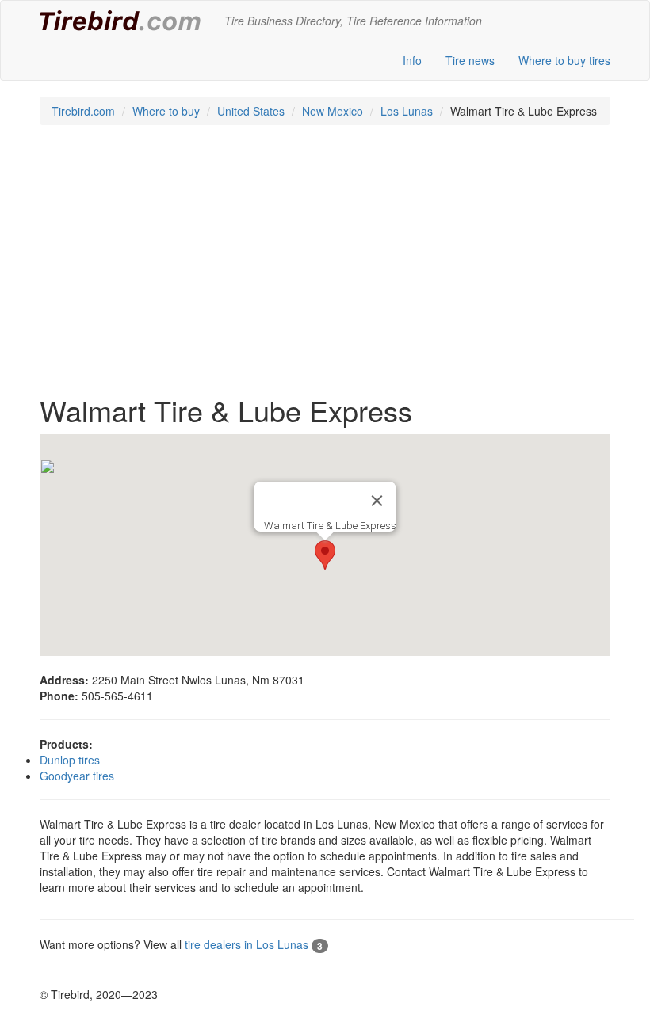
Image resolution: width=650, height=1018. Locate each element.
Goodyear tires (77, 776)
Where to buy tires (564, 60)
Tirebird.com (83, 111)
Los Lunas (406, 111)
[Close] (377, 501)
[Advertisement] (325, 268)
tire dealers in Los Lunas (254, 944)
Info (412, 60)
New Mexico (332, 111)
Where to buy (166, 111)
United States (251, 111)
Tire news (470, 60)
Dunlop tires (70, 760)
